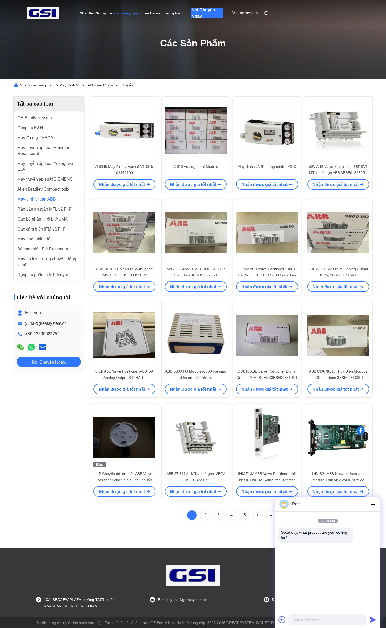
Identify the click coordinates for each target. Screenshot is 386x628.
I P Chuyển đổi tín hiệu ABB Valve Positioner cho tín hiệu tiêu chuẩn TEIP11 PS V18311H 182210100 (124, 480)
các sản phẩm (126, 13)
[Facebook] (360, 430)
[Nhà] (43, 13)
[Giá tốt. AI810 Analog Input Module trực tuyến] (196, 130)
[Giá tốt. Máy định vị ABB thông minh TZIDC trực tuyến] (267, 130)
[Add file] (282, 619)
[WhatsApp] (31, 347)
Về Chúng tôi (100, 13)
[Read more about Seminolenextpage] (257, 515)
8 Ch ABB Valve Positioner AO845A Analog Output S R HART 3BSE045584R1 (124, 377)
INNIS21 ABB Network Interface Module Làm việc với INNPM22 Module (338, 480)
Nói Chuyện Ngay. (203, 13)
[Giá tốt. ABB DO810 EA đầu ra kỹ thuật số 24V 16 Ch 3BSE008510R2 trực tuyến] (124, 232)
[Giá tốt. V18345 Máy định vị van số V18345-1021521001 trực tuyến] (124, 130)
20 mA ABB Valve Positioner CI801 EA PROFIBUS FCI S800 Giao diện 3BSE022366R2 (267, 275)
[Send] (373, 619)
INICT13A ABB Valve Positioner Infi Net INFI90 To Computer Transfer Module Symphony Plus (267, 480)
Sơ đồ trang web (50, 623)
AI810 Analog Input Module (195, 166)
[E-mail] (42, 347)
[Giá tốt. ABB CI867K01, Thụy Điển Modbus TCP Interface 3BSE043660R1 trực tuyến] (338, 335)
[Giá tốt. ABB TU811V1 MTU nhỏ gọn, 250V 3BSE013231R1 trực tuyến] (196, 437)
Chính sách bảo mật (85, 623)
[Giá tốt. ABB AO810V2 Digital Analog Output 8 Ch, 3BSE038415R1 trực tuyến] (338, 232)
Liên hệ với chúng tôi (160, 13)
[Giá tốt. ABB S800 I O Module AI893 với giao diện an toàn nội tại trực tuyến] (196, 335)
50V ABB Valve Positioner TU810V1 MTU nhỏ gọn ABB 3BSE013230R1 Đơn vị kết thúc (338, 172)
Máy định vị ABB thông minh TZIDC (267, 166)
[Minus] (373, 504)
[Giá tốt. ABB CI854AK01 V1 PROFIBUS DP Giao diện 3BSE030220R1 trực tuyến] (196, 232)
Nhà (83, 13)
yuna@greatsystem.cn (46, 323)
